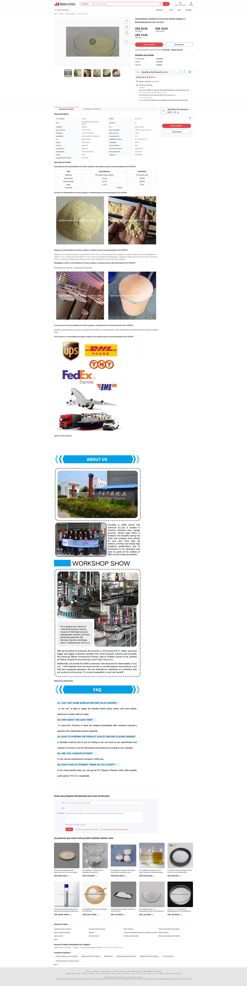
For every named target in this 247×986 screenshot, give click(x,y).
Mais (55, 964)
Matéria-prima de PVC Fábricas (91, 956)
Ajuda (171, 10)
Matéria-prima (108, 956)
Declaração (96, 971)
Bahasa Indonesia (176, 973)
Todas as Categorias (63, 10)
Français (98, 973)
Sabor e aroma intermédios (62, 932)
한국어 (139, 973)
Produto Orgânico (168, 956)
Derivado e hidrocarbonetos (97, 929)
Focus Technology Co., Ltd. (120, 977)
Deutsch (120, 973)
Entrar (191, 5)
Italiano (114, 973)
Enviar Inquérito (149, 44)
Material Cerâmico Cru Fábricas (149, 956)
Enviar (69, 829)
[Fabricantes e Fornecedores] (64, 4)
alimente (91, 932)
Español (84, 973)
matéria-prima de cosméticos (62, 929)
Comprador (159, 10)
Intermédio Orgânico (82, 13)
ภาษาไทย (154, 973)
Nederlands (127, 973)
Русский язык (106, 973)
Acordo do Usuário (106, 971)
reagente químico (163, 932)
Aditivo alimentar (129, 929)
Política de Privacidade (119, 971)
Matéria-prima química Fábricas (126, 956)
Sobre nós (88, 971)
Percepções (158, 971)
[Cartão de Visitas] (190, 118)
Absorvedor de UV (94, 936)
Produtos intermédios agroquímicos (169, 929)
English (78, 973)
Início (55, 13)
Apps (179, 10)
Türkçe (161, 973)
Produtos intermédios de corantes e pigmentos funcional (140, 932)
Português (91, 973)
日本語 (144, 973)
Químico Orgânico (70, 13)
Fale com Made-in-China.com (134, 971)
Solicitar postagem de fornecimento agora (114, 829)
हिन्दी (149, 973)
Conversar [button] (180, 44)
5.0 (169, 112)
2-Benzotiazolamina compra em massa (67, 961)
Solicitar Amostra (176, 50)
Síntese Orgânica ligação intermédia (169, 936)
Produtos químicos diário (131, 936)
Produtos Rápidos (148, 971)
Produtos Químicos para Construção (66, 956)
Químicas (61, 13)
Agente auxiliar (58, 936)
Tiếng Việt (167, 973)
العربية (133, 973)
